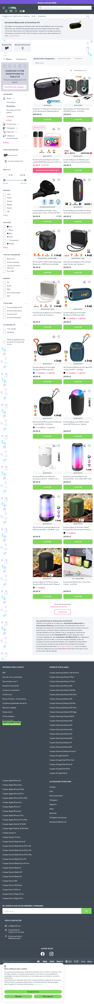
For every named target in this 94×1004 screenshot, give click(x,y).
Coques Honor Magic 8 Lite (13, 894)
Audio (34, 16)
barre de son (39, 63)
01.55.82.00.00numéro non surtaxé (16, 931)
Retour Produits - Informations (14, 699)
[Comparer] (54, 78)
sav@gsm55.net (14, 926)
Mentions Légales (9, 708)
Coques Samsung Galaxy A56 (60, 721)
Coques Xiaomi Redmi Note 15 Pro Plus (17, 855)
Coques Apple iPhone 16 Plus (13, 789)
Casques (10, 116)
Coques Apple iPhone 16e (12, 785)
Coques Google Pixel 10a (58, 756)
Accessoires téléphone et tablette (15, 16)
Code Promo (7, 694)
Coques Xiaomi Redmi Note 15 (13, 842)
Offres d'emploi (8, 716)
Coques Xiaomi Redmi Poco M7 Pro (15, 863)
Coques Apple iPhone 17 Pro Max (14, 820)
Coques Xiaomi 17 (9, 833)
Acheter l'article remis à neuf (47, 170)
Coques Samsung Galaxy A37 (60, 734)
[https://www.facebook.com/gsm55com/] (43, 954)
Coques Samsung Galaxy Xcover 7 (62, 751)
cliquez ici (37, 984)
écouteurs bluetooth (65, 646)
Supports (53, 804)
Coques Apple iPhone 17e (12, 802)
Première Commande (10, 686)
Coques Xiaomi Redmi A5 (12, 876)
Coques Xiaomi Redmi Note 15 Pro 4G (16, 850)
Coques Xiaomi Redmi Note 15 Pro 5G (16, 846)
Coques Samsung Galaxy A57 (60, 725)
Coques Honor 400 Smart (12, 885)
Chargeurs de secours (58, 817)
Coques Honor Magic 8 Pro (12, 898)
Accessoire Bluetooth (57, 822)
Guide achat (7, 712)
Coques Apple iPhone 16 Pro (13, 794)
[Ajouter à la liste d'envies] (59, 78)
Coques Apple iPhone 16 (11, 780)
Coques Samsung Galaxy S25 (60, 699)
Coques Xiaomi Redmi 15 (11, 868)
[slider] (4, 180)
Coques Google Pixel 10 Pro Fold (61, 760)
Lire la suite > (15, 36)
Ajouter (47, 119)
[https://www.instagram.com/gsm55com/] (51, 954)
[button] (78, 318)
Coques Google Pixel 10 (58, 773)
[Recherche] (40, 8)
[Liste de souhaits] (16, 11)
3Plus (5, 215)
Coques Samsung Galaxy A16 (60, 747)
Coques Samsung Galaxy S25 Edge (62, 712)
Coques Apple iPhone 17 (11, 807)
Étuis (51, 791)
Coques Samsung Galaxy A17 (60, 743)
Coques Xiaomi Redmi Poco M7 (14, 859)
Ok (86, 911)
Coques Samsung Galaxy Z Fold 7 (62, 681)
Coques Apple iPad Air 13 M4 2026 (15, 828)
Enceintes (42, 16)
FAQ (4, 673)
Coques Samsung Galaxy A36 (60, 729)
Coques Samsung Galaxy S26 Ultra (62, 694)
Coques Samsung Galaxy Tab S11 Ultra (64, 673)
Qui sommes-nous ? (10, 681)
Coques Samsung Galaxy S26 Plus (62, 690)
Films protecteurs (56, 796)
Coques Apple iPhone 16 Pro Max (14, 798)
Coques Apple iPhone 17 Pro (13, 815)
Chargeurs (53, 800)
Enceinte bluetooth (64, 58)
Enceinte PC (79, 58)
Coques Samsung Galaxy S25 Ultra (62, 708)
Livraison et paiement (10, 690)
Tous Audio (11, 102)
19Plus (6, 143)
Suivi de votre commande (12, 677)
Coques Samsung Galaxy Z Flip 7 (62, 677)
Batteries (53, 813)
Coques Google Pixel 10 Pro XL (61, 764)
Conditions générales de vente (14, 703)
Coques (52, 787)
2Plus (9, 120)
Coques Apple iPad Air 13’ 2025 (14, 824)
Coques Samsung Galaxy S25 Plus (62, 703)
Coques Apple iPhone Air (11, 811)
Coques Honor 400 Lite (11, 890)
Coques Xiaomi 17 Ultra (11, 837)
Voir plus (62, 612)
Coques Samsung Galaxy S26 (60, 686)
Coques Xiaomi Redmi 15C (12, 872)
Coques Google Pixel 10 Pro (59, 769)
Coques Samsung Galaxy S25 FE (61, 716)
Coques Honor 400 (9, 881)
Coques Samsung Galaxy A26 (60, 738)
